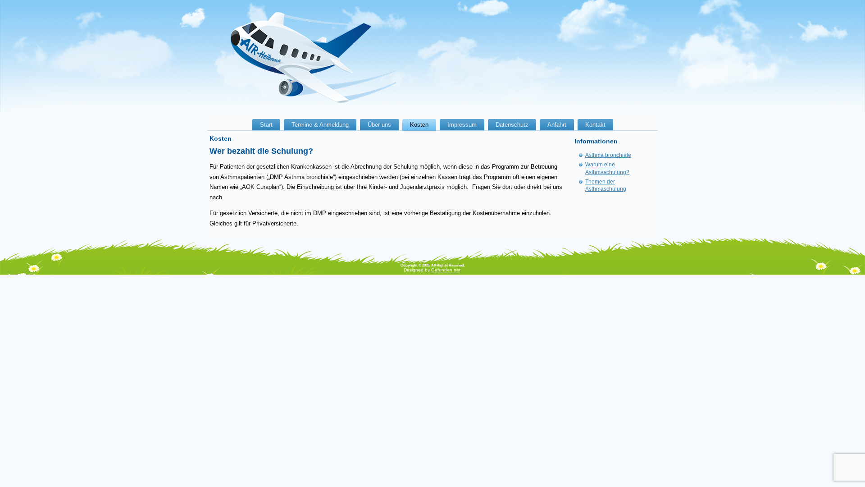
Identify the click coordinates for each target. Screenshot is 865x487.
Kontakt (595, 124)
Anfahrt (556, 124)
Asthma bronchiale (608, 155)
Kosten (419, 124)
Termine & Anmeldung (320, 124)
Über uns (379, 124)
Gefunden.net (445, 269)
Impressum (462, 124)
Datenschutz (512, 124)
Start (266, 124)
